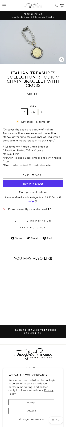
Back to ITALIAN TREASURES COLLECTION (35, 331)
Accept (31, 402)
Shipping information (33, 220)
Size (33, 105)
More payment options (33, 192)
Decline (31, 410)
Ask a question (33, 227)
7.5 (33, 111)
